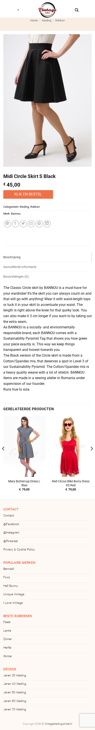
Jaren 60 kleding (14, 701)
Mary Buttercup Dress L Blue (24, 483)
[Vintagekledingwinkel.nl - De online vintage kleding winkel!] (47, 10)
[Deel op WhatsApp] (7, 223)
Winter (7, 657)
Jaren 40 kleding (14, 684)
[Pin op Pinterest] (39, 223)
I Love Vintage (13, 603)
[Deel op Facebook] (15, 223)
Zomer (7, 639)
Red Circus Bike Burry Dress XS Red (70, 483)
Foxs (6, 578)
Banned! (8, 569)
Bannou (16, 213)
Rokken (60, 20)
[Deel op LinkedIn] (47, 223)
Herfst (7, 648)
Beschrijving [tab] (12, 257)
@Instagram (11, 533)
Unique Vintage (13, 595)
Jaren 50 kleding (14, 693)
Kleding (46, 20)
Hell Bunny (10, 586)
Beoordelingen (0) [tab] (16, 277)
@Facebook (11, 524)
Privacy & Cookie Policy (19, 550)
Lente (7, 631)
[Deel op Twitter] (23, 223)
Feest (7, 622)
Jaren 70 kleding (14, 710)
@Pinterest (10, 541)
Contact (8, 516)
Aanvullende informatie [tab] (19, 267)
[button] (18, 9)
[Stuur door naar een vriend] (31, 223)
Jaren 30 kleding (14, 676)
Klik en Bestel (28, 194)
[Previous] (3, 457)
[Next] (91, 457)
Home (34, 20)
